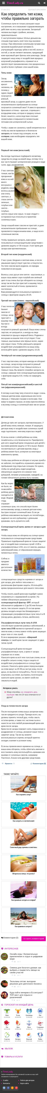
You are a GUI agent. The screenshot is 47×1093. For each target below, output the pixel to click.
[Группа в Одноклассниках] (12, 1089)
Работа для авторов (27, 1080)
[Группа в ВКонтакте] (4, 1089)
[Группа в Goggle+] (16, 1089)
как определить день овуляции (22, 693)
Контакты (6, 1083)
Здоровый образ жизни (37, 9)
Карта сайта (24, 1083)
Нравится (9, 763)
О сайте (5, 1080)
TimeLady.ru (15, 2)
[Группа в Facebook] (8, 1089)
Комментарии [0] (39, 763)
